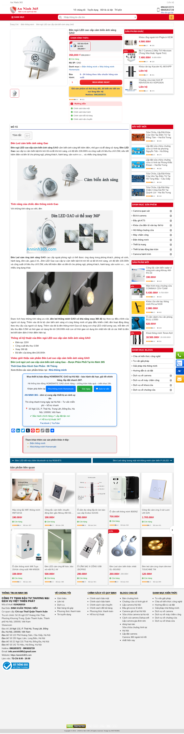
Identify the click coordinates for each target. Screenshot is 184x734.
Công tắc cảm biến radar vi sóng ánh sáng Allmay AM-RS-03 (159, 270)
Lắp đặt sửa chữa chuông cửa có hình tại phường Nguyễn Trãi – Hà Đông (158, 148)
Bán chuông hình (130, 598)
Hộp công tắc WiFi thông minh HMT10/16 (26, 511)
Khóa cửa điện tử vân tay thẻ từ (148, 225)
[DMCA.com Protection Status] (76, 726)
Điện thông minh (27, 25)
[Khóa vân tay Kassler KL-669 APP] (130, 71)
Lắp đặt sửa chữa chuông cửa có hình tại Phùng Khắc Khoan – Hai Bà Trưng (159, 162)
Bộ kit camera (139, 215)
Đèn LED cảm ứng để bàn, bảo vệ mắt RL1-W (59, 568)
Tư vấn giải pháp (141, 361)
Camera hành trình (142, 254)
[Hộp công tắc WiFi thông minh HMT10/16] (27, 490)
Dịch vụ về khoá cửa (143, 385)
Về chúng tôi (79, 10)
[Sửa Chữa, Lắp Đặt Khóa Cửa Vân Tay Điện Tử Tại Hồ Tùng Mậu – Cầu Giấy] (138, 178)
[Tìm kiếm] (60, 17)
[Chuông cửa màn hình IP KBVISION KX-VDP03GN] (130, 86)
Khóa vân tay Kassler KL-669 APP (155, 66)
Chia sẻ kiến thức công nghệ (146, 356)
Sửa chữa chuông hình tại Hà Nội (134, 629)
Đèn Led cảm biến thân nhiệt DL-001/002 (123, 568)
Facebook (45, 423)
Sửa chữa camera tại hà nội (135, 614)
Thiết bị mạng (139, 244)
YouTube (55, 423)
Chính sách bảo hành (82, 112)
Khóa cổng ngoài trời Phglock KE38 (156, 37)
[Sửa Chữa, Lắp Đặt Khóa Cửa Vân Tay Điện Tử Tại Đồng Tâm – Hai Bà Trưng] (138, 137)
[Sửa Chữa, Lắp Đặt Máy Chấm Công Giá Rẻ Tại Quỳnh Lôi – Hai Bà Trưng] (138, 192)
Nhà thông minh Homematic (61, 389)
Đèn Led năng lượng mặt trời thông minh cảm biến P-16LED (141, 460)
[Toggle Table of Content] (26, 135)
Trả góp (118, 9)
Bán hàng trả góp (65, 608)
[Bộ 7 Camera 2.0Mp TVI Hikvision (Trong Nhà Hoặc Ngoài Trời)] (130, 56)
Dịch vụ (61, 605)
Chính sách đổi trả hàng (83, 116)
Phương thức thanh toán (68, 611)
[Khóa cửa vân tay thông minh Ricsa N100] (138, 307)
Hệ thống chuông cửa (143, 230)
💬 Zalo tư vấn (102, 389)
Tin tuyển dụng (64, 614)
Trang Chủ (14, 25)
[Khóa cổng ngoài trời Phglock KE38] (130, 42)
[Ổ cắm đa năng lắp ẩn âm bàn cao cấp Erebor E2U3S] (92, 490)
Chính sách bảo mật (82, 108)
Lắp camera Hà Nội (131, 605)
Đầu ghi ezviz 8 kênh (132, 608)
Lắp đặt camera (129, 634)
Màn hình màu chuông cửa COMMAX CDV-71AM (159, 287)
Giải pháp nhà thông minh (145, 366)
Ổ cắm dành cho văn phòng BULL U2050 (159, 318)
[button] (172, 530)
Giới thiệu (61, 598)
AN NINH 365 (31, 395)
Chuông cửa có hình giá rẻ (135, 601)
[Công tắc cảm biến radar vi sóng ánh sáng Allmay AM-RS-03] (138, 275)
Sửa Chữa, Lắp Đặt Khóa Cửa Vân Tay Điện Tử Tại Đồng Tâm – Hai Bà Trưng (158, 135)
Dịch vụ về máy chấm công (146, 380)
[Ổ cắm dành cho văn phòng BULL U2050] (138, 323)
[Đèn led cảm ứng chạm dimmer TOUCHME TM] (157, 546)
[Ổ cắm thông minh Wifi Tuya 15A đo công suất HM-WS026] (27, 546)
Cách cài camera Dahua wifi (135, 617)
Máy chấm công (140, 235)
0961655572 (167, 7)
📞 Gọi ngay (84, 389)
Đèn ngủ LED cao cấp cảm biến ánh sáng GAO (55, 25)
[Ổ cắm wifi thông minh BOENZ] (124, 490)
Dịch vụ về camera (142, 375)
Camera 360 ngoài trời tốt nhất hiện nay (134, 639)
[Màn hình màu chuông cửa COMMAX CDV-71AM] (138, 292)
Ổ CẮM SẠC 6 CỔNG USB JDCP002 (89, 568)
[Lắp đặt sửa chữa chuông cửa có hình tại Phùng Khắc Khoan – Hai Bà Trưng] (138, 164)
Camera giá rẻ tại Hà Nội (134, 611)
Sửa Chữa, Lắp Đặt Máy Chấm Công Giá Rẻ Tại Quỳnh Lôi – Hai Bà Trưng (158, 190)
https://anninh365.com (21, 655)
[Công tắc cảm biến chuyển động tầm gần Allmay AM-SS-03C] (59, 490)
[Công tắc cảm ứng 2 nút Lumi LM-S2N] (157, 490)
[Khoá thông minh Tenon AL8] (138, 337)
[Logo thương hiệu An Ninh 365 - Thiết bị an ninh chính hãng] (24, 9)
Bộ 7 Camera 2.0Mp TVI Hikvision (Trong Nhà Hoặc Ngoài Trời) (155, 51)
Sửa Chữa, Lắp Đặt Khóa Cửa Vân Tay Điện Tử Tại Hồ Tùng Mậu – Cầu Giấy (158, 176)
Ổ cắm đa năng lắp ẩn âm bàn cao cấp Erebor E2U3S (91, 511)
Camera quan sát (141, 211)
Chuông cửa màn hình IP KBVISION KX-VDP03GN (151, 81)
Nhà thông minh (58, 370)
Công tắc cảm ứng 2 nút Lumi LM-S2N (155, 511)
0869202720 (167, 9)
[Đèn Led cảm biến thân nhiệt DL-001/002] (124, 546)
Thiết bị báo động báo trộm (145, 249)
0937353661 (115, 731)
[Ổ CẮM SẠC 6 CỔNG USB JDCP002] (92, 546)
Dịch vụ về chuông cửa (144, 390)
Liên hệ (170, 2)
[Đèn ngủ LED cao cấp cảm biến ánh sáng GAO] (38, 57)
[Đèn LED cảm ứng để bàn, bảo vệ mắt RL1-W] (59, 546)
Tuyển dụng (92, 10)
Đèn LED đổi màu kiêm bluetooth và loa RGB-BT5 (38, 460)
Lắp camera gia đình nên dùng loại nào (134, 622)
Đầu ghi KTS (139, 220)
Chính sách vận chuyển (83, 119)
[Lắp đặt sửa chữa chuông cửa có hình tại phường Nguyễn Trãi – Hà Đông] (138, 151)
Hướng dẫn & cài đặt (143, 370)
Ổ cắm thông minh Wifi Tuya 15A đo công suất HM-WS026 (26, 568)
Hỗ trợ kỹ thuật (97, 614)
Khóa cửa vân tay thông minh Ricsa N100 (157, 302)
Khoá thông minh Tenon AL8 (159, 333)
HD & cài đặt (106, 10)
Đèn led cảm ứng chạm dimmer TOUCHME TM (156, 568)
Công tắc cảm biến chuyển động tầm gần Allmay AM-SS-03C (58, 511)
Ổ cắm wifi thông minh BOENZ (124, 511)
